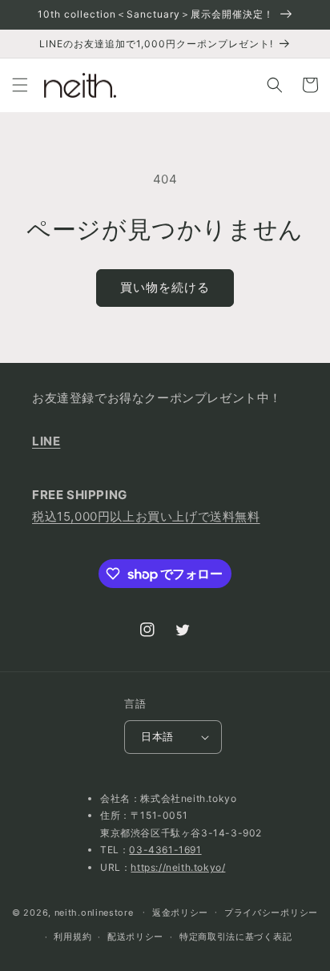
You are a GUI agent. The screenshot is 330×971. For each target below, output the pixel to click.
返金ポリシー (180, 912)
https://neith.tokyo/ (178, 867)
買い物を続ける (165, 287)
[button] (20, 85)
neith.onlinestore (94, 911)
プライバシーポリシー (271, 912)
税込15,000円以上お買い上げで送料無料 (146, 516)
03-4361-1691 (165, 850)
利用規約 (72, 936)
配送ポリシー (135, 936)
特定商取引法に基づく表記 (235, 936)
